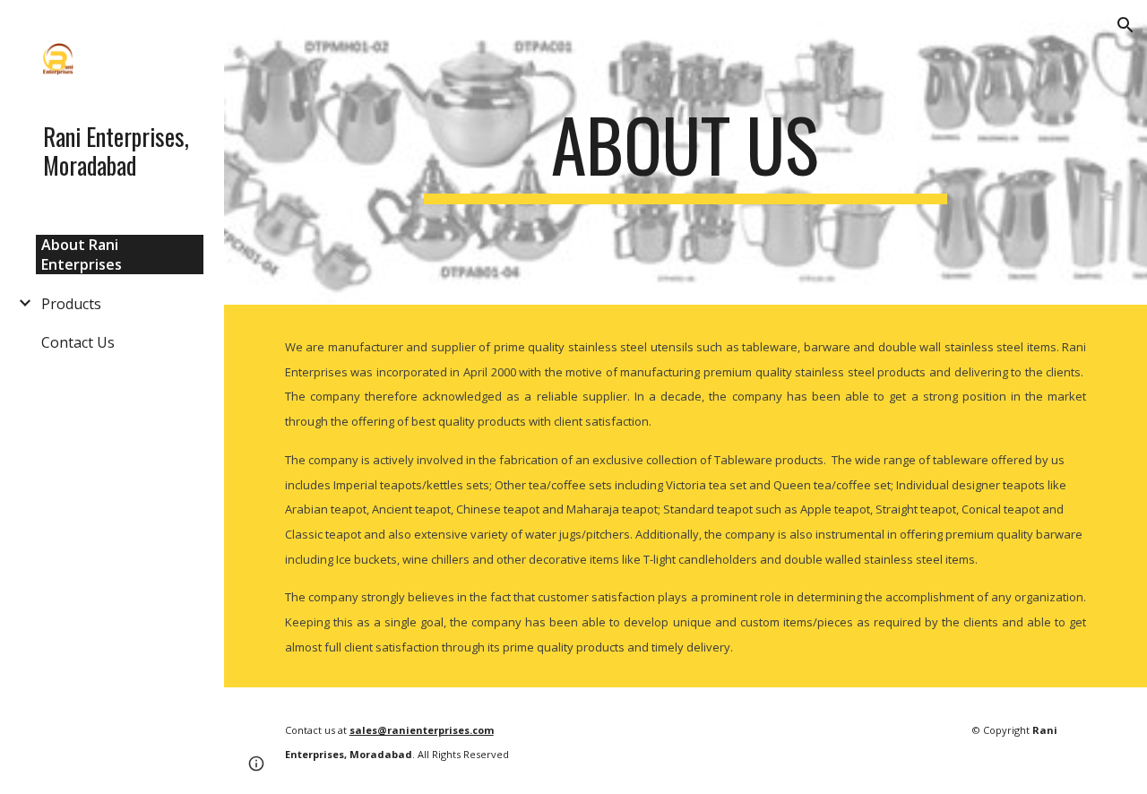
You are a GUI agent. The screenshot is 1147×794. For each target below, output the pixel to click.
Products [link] (71, 304)
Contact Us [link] (78, 342)
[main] (685, 152)
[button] (1125, 25)
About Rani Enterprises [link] (81, 254)
